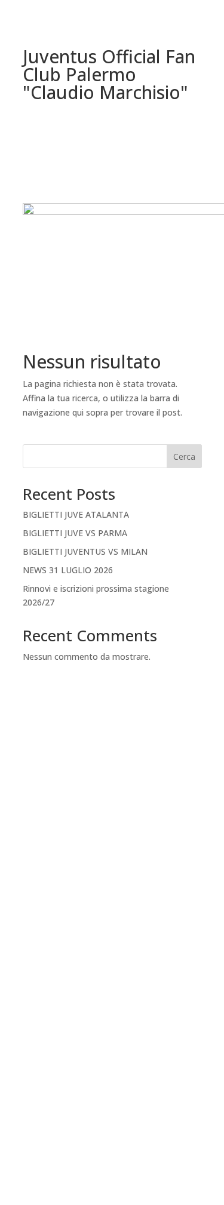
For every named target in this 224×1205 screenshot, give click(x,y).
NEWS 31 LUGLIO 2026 (68, 570)
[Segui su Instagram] (124, 1045)
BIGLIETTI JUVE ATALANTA (76, 514)
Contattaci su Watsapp (112, 1092)
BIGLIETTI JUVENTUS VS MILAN (85, 551)
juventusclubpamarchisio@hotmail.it (112, 1149)
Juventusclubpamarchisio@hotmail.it (112, 880)
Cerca (184, 456)
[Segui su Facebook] (100, 1045)
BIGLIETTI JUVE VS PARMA (75, 533)
